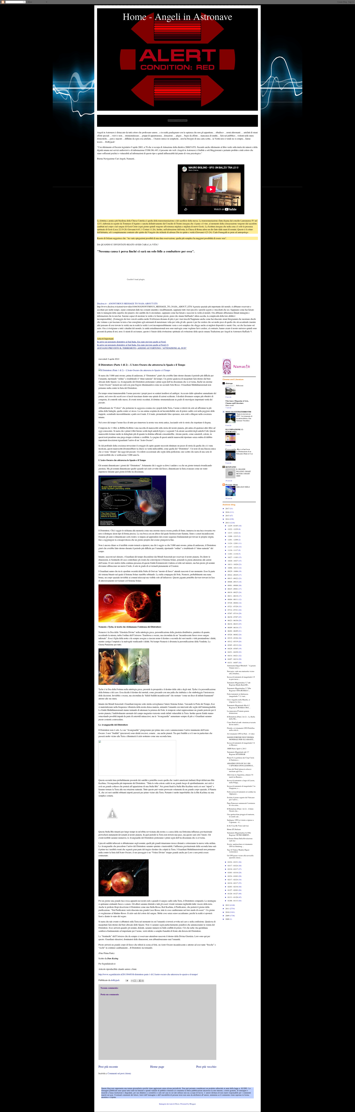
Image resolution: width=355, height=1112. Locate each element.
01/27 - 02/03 (233, 890)
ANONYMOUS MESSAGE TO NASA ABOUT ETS (133, 303)
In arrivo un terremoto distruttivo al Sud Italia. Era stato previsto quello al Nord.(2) (133, 344)
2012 (227, 905)
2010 (227, 912)
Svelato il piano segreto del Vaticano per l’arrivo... (241, 798)
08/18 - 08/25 (233, 592)
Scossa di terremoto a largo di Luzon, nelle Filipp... (241, 781)
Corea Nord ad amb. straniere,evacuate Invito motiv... (241, 723)
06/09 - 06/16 (233, 627)
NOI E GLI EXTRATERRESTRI (238, 411)
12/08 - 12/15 (233, 536)
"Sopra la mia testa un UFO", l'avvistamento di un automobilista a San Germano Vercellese (244, 417)
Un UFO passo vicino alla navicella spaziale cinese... (240, 856)
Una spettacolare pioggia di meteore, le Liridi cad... (240, 815)
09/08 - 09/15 (233, 582)
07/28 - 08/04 (233, 603)
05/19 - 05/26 (233, 638)
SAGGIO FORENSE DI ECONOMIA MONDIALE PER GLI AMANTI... (240, 738)
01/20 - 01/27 (233, 893)
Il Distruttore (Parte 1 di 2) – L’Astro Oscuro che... (240, 810)
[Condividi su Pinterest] (142, 980)
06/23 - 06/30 (233, 620)
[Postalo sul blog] (134, 980)
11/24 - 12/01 (233, 543)
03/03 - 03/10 (233, 872)
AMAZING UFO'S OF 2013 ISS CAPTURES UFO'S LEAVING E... (240, 764)
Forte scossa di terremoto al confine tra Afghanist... (241, 793)
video (238, 434)
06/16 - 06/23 (233, 624)
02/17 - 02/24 (233, 879)
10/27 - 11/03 (233, 557)
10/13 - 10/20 (233, 564)
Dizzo (177, 1104)
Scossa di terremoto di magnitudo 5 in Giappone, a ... (241, 787)
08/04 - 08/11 (233, 599)
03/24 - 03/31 (233, 862)
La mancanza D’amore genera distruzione (238, 712)
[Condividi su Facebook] (140, 980)
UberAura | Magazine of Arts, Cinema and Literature (236, 401)
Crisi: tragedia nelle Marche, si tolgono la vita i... (238, 700)
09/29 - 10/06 (233, 571)
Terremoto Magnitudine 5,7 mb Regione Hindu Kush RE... (238, 683)
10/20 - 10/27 (233, 560)
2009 (227, 915)
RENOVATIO (230, 467)
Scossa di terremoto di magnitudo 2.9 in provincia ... (241, 678)
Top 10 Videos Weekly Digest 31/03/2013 (238, 851)
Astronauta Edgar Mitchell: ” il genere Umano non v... (241, 666)
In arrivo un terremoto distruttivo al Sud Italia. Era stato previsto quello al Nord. (131, 341)
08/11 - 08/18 (233, 596)
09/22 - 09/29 (233, 575)
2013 (227, 522)
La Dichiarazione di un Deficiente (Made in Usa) (244, 452)
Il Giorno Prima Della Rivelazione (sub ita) (240, 839)
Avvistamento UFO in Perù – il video (241, 733)
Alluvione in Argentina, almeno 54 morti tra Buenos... (240, 775)
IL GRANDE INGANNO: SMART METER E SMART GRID (243, 472)
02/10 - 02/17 (233, 883)
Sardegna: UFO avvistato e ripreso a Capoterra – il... (240, 821)
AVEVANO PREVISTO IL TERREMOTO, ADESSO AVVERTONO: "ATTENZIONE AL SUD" (142, 347)
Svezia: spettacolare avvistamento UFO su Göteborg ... (240, 845)
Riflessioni (239, 385)
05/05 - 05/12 (233, 645)
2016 (227, 512)
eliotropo (229, 383)
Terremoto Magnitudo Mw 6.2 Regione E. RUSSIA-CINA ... (238, 706)
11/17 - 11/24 (233, 546)
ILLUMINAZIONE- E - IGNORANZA (234, 430)
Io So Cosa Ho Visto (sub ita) (238, 825)
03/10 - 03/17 (233, 869)
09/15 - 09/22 (233, 578)
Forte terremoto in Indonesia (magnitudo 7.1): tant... (237, 695)
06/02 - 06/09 (233, 631)
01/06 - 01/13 (233, 900)
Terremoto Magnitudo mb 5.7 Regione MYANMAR (238, 753)
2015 (227, 515)
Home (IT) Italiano (234, 829)
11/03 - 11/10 (233, 554)
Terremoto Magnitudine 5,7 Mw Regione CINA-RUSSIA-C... (239, 689)
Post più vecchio (206, 1066)
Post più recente (108, 1066)
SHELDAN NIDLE (243, 487)
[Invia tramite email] (132, 980)
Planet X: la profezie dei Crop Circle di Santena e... (240, 758)
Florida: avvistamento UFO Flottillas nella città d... (241, 729)
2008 (227, 919)
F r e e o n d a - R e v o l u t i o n (237, 449)
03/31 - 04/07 (233, 662)
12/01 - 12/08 (233, 539)
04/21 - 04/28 (233, 652)
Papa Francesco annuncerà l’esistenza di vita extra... (241, 804)
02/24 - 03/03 (233, 876)
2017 (227, 508)
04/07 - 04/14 (233, 659)
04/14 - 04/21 (233, 655)
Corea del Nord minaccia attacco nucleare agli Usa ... (239, 770)
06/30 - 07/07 (233, 617)
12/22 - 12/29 (233, 529)
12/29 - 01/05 (233, 525)
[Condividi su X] (137, 980)
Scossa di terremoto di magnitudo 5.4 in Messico (241, 744)
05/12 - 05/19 (233, 641)
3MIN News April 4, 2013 (236, 748)
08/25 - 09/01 (233, 589)
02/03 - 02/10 (233, 886)
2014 (227, 519)
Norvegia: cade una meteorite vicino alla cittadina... (240, 672)
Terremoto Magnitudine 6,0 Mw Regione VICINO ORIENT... (239, 834)
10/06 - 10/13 (233, 568)
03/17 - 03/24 (233, 865)
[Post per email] (127, 980)
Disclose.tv (102, 303)
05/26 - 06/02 (233, 634)
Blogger (193, 1104)
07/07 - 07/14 (233, 613)
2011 (227, 908)
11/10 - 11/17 (233, 550)
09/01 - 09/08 (233, 585)
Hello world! (229, 405)
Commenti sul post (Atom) (119, 1073)
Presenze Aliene (231, 484)
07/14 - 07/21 (233, 610)
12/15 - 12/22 (233, 532)
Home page (157, 1066)
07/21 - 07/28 (233, 606)
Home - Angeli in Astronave (177, 16)
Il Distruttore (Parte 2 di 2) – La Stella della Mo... (241, 717)
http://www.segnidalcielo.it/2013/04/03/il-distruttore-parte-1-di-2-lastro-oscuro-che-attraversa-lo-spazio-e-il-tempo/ (148, 974)
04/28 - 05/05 (233, 648)
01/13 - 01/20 (233, 897)
